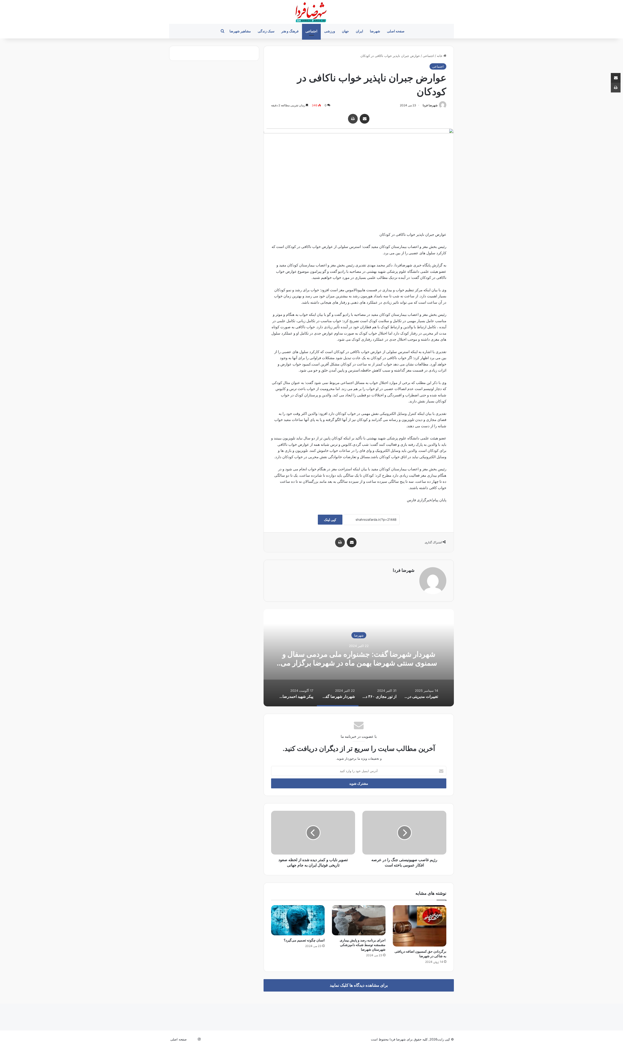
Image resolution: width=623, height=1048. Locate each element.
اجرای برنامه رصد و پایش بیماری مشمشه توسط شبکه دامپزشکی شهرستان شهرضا (362, 944)
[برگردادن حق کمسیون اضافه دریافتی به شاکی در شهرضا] (419, 926)
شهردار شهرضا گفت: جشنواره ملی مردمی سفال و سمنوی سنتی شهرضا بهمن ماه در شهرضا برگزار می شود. (359, 663)
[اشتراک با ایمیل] (364, 119)
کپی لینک (330, 520)
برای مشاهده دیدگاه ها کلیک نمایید (359, 985)
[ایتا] (193, 1039)
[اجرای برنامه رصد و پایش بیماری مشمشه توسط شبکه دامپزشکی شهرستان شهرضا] (358, 920)
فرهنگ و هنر (290, 31)
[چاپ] (353, 119)
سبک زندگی (266, 31)
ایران (359, 31)
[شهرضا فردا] (311, 12)
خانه (440, 56)
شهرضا (375, 31)
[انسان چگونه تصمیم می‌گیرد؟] (298, 920)
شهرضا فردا (430, 105)
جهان (345, 31)
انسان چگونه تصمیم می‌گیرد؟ (304, 940)
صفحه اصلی (395, 31)
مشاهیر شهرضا (240, 31)
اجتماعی (311, 31)
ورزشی (329, 31)
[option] (359, 657)
